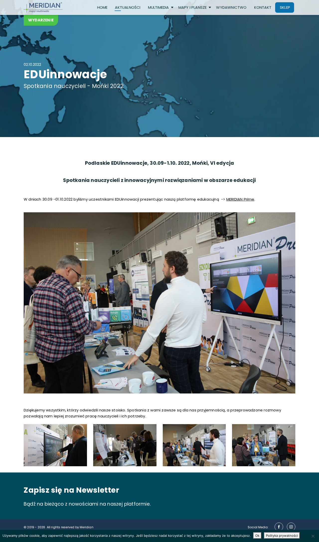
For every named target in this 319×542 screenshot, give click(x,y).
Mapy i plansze (192, 7)
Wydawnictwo (231, 7)
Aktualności (127, 7)
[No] (312, 536)
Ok (257, 536)
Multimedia (158, 7)
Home (102, 7)
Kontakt (262, 7)
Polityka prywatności (282, 536)
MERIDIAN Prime (240, 199)
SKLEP (285, 7)
